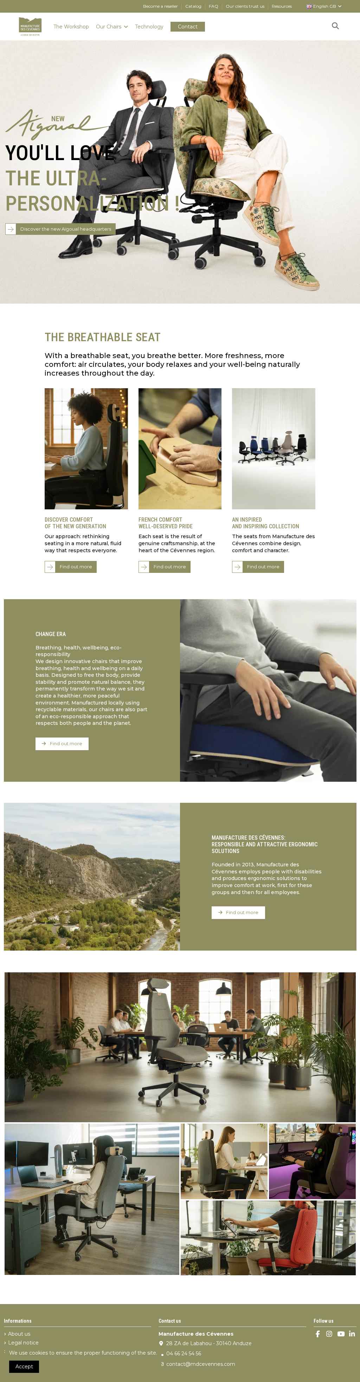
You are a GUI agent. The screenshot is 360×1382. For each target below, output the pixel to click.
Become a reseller (161, 6)
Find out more (76, 566)
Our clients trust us (245, 6)
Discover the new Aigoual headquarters (65, 229)
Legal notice (23, 1343)
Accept (24, 1366)
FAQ (214, 6)
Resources (282, 6)
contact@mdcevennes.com (200, 1364)
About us (19, 1334)
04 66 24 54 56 (183, 1353)
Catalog (193, 6)
